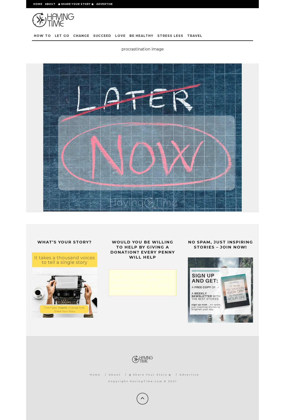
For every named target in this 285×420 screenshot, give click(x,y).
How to (42, 36)
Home (37, 4)
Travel (194, 36)
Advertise (104, 4)
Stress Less (170, 36)
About (50, 4)
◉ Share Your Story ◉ (76, 4)
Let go (62, 36)
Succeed (102, 36)
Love (120, 36)
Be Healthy (142, 36)
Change (81, 36)
